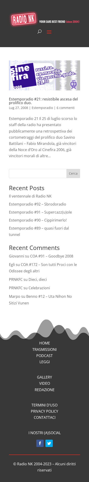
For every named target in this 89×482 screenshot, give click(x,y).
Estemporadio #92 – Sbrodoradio (37, 204)
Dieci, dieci (38, 279)
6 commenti (66, 108)
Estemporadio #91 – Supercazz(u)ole (40, 212)
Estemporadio (42, 108)
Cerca (73, 173)
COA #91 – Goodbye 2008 (51, 256)
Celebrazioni (39, 287)
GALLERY (44, 377)
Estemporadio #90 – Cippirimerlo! (38, 220)
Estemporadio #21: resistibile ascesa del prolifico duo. (43, 101)
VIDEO (44, 383)
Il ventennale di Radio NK (30, 196)
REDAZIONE (45, 389)
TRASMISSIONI (44, 349)
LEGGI (44, 361)
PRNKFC (16, 279)
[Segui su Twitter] (49, 443)
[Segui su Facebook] (40, 443)
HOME (44, 343)
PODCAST (44, 355)
